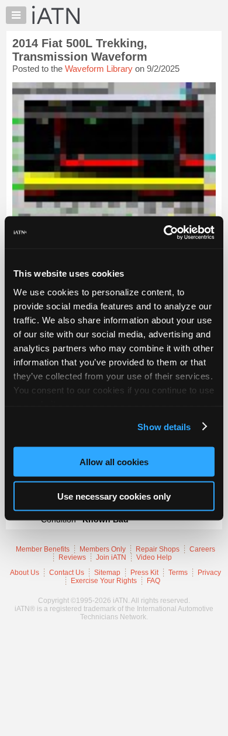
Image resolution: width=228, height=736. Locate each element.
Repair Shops (157, 549)
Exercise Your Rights (104, 581)
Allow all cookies (114, 462)
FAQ (153, 581)
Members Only (103, 549)
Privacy (209, 572)
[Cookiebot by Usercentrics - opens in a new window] (164, 232)
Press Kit (144, 572)
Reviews (72, 557)
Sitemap (107, 572)
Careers (202, 549)
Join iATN (111, 557)
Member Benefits (43, 549)
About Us (24, 572)
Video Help (154, 557)
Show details (164, 426)
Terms (178, 572)
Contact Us (66, 572)
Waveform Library (99, 69)
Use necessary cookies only (114, 496)
